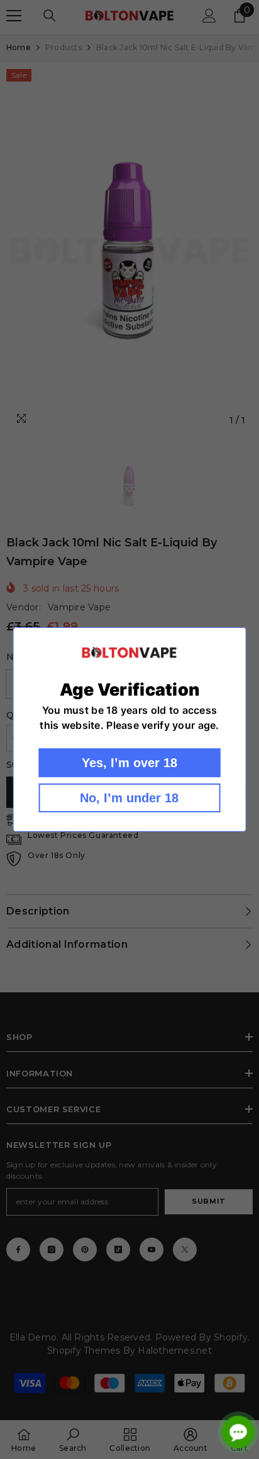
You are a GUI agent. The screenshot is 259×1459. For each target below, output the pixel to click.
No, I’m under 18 (129, 798)
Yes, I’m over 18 (129, 763)
